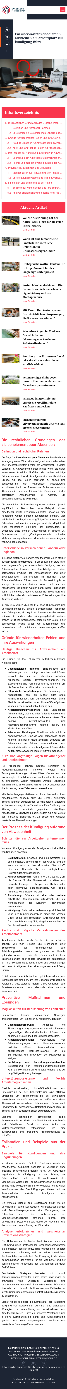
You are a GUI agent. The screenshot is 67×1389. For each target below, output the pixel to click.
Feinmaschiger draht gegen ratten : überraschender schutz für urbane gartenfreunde (42, 381)
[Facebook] (23, 1362)
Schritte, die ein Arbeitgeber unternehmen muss (37, 157)
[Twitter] (33, 1362)
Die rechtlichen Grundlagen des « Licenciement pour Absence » (35, 122)
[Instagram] (43, 1362)
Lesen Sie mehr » (29, 230)
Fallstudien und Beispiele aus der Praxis (30, 182)
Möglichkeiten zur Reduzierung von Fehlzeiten (37, 172)
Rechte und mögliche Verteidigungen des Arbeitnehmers (37, 162)
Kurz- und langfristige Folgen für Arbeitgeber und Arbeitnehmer (37, 147)
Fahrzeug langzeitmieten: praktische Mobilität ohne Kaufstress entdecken (39, 402)
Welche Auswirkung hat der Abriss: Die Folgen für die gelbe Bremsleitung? (43, 222)
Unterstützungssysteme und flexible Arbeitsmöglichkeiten (37, 177)
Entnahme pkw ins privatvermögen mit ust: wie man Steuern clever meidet (44, 423)
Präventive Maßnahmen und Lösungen (29, 167)
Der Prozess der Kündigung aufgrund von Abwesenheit (35, 152)
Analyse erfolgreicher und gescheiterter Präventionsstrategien (37, 192)
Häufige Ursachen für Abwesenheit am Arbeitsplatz (37, 142)
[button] (62, 9)
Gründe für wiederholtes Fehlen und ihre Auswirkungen (35, 137)
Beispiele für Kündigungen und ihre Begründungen (37, 187)
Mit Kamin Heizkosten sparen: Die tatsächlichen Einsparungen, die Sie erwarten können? (43, 314)
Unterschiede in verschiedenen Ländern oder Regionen (37, 132)
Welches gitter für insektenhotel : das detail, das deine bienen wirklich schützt (43, 360)
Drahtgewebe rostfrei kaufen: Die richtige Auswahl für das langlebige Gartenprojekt (44, 268)
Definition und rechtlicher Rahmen (31, 127)
